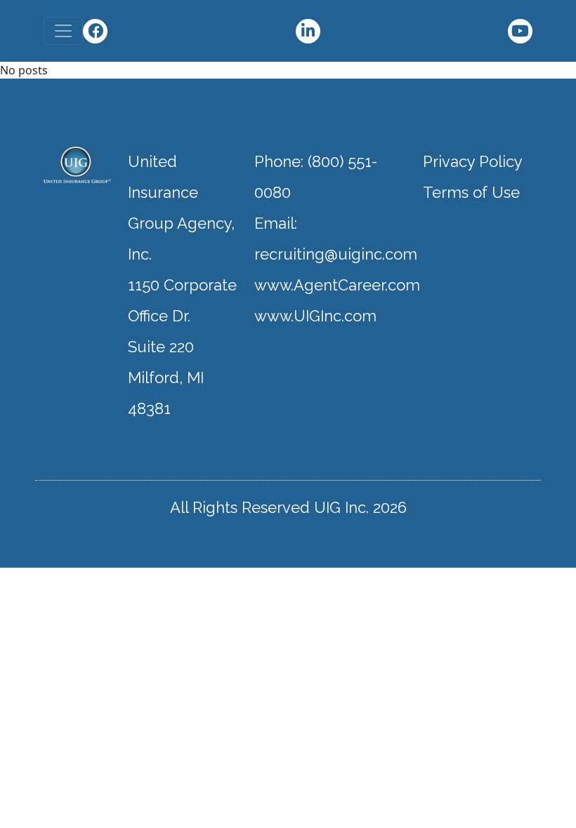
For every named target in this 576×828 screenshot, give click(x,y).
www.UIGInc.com (315, 316)
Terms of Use (471, 192)
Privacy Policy (473, 161)
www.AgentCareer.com (337, 285)
